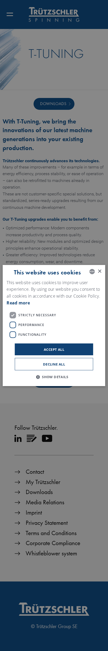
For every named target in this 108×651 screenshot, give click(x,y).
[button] (54, 376)
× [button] (99, 271)
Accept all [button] (54, 349)
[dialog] (54, 325)
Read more (18, 303)
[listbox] (92, 271)
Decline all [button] (54, 364)
